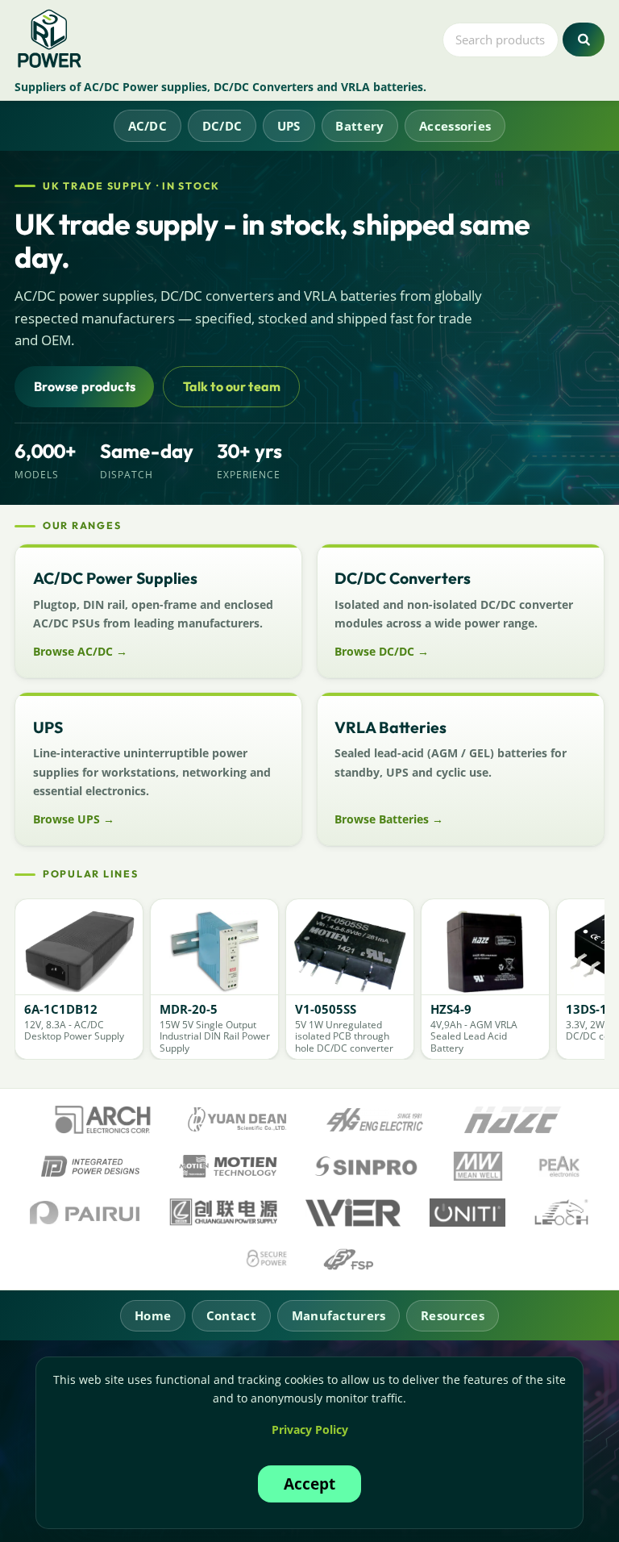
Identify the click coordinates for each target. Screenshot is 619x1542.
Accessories (455, 126)
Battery (359, 126)
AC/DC (148, 126)
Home (153, 1315)
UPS (289, 126)
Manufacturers (339, 1315)
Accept (309, 1483)
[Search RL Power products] (583, 39)
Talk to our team (232, 386)
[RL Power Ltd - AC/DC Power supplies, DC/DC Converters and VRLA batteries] (50, 39)
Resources (452, 1315)
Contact (231, 1315)
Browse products (84, 386)
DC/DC (222, 126)
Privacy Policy (310, 1429)
